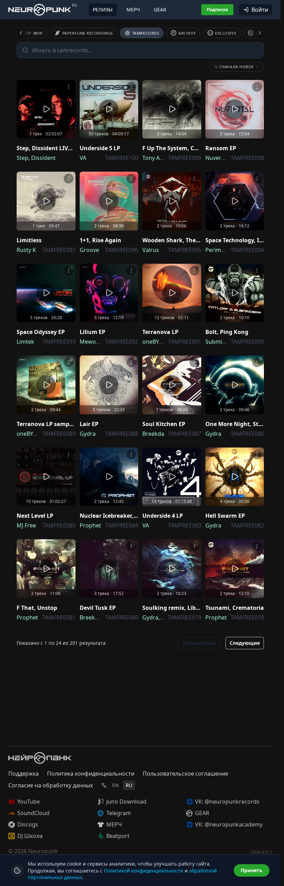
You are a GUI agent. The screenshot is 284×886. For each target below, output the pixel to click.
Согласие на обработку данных (50, 785)
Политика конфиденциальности (90, 773)
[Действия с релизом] (68, 87)
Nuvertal (216, 158)
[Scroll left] (25, 33)
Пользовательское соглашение (185, 773)
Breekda (153, 433)
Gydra (88, 433)
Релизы (103, 9)
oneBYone (155, 341)
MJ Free (26, 525)
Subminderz (221, 341)
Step (22, 158)
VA (83, 158)
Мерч (133, 9)
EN (115, 785)
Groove (89, 250)
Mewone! (92, 341)
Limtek (25, 341)
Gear (160, 9)
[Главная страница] (39, 9)
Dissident (43, 158)
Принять (252, 870)
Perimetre (218, 250)
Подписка (217, 9)
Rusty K (26, 250)
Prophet (90, 525)
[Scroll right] (255, 33)
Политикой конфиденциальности (143, 870)
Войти (259, 9)
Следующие (245, 643)
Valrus (150, 250)
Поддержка (23, 773)
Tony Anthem (159, 158)
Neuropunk (43, 851)
